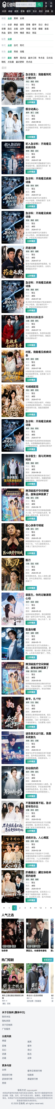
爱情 (22, 11)
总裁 (16, 28)
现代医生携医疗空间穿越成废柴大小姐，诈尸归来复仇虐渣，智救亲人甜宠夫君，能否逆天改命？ (38, 512)
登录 (46, 5)
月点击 (29, 61)
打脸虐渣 (38, 1001)
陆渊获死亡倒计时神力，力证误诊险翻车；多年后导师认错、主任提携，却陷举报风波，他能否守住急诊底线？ (38, 96)
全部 (4, 11)
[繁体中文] (19, 1012)
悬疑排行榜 (33, 1078)
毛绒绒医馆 (32, 386)
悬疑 (10, 11)
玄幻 (35, 11)
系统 (27, 741)
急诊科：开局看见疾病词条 (38, 180)
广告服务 (6, 1028)
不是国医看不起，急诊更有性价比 (38, 804)
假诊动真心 (32, 109)
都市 (29, 11)
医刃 (28, 560)
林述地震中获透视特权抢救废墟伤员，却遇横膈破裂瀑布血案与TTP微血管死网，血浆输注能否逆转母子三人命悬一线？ (39, 443)
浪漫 (32, 602)
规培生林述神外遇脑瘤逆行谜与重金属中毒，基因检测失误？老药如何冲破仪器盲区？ (38, 165)
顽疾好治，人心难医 (37, 837)
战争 (22, 28)
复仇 (36, 321)
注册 (51, 5)
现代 (22, 45)
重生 (4, 1004)
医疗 (27, 602)
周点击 (23, 57)
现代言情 (30, 1001)
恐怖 (16, 32)
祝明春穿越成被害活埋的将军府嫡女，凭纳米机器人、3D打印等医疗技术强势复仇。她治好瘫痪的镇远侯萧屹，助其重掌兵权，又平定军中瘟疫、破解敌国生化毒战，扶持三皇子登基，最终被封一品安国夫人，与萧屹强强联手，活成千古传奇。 (38, 686)
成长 (36, 151)
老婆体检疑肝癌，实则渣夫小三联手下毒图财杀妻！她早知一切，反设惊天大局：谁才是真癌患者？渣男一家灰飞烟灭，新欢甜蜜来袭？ (38, 894)
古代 (16, 45)
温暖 (32, 633)
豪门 (32, 113)
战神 (39, 671)
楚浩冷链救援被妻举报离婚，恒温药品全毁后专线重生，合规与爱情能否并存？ (38, 266)
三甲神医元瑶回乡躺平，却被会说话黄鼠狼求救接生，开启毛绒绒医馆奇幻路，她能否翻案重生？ (38, 406)
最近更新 (20, 61)
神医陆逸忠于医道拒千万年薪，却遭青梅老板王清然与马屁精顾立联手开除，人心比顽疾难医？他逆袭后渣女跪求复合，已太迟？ (38, 857)
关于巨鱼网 (7, 1024)
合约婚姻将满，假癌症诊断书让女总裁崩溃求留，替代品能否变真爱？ (38, 127)
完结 (16, 51)
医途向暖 (31, 629)
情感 (22, 32)
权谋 (34, 28)
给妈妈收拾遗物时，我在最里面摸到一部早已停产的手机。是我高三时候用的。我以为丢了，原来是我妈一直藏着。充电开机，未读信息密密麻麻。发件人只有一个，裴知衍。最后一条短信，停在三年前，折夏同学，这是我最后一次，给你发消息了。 (38, 616)
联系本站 (6, 1016)
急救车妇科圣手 (34, 317)
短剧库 (31, 1074)
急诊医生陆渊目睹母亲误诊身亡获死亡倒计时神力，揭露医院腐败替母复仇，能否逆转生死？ (38, 477)
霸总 (36, 702)
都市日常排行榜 (35, 1070)
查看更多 (48, 959)
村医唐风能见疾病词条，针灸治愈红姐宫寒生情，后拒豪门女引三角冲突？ (38, 373)
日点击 (50, 57)
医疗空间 (34, 671)
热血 (4, 32)
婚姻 (40, 28)
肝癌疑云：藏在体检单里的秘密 (38, 874)
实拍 (8, 1004)
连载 (22, 51)
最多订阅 (32, 57)
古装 (27, 321)
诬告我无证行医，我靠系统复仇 (38, 735)
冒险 (10, 32)
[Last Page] (51, 907)
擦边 (28, 32)
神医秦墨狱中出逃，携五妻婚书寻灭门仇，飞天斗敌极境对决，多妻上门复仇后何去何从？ (38, 544)
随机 (4, 61)
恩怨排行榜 (7, 1074)
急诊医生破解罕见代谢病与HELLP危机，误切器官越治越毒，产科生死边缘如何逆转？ (37, 235)
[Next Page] (45, 907)
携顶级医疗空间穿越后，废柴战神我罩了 (37, 492)
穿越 (28, 28)
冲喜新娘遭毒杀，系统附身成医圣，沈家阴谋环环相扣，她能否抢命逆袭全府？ (38, 335)
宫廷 (34, 32)
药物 (32, 772)
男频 (16, 18)
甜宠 (32, 359)
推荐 (16, 57)
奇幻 (41, 11)
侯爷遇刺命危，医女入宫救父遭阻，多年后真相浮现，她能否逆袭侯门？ (38, 578)
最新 (10, 57)
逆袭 (47, 11)
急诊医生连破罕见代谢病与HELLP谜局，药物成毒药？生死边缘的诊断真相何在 (38, 200)
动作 (36, 529)
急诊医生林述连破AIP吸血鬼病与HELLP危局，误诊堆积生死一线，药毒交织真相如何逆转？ (39, 304)
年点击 (41, 57)
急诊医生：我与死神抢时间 (38, 457)
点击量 (11, 61)
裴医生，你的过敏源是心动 (38, 596)
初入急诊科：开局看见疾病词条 (38, 145)
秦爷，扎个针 (33, 699)
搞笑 (16, 11)
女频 (22, 18)
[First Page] (4, 907)
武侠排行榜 (7, 1078)
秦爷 (27, 702)
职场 (36, 81)
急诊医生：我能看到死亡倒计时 (38, 76)
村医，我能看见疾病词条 (38, 353)
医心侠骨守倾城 (34, 525)
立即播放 (31, 102)
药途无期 (31, 248)
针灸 (32, 702)
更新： (28, 91)
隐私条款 (6, 1020)
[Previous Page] (9, 907)
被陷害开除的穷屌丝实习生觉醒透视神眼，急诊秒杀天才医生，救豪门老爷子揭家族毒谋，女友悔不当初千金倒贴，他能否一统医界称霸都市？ (38, 824)
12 (41, 908)
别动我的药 (32, 768)
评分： (28, 84)
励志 (10, 28)
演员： (28, 87)
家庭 (47, 28)
